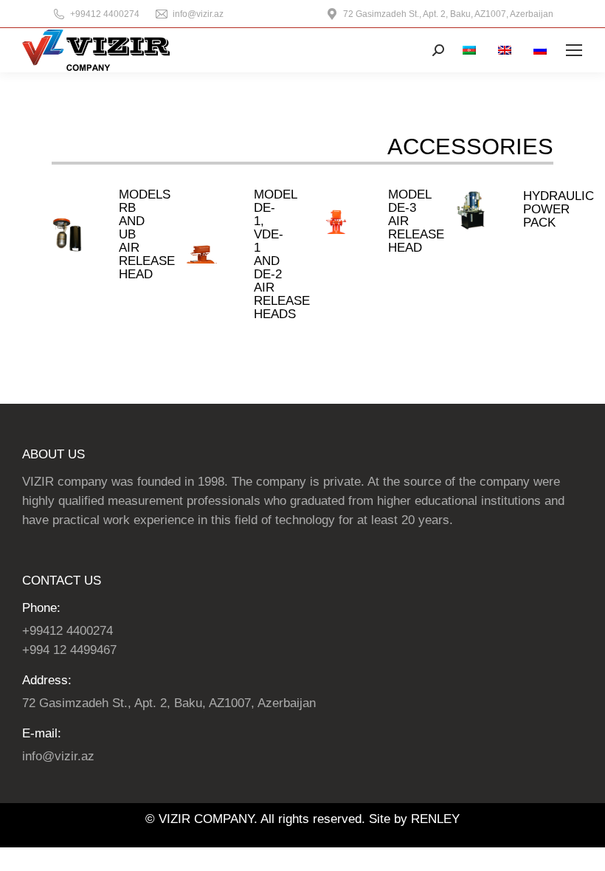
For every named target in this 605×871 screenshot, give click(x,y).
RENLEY (435, 819)
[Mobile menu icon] (574, 50)
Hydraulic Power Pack (558, 209)
